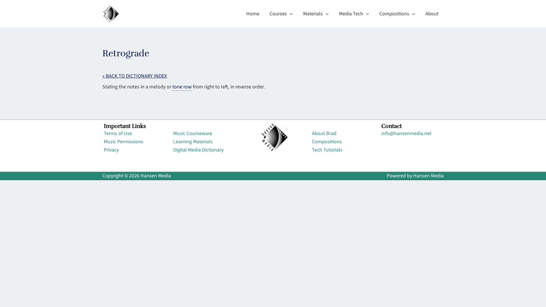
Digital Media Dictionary (198, 150)
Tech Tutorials (327, 150)
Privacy (111, 150)
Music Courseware (192, 133)
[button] (290, 14)
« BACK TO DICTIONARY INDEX (134, 76)
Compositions (327, 141)
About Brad (324, 133)
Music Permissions (123, 141)
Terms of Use (118, 133)
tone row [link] (182, 86)
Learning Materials (193, 141)
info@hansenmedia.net (406, 133)
